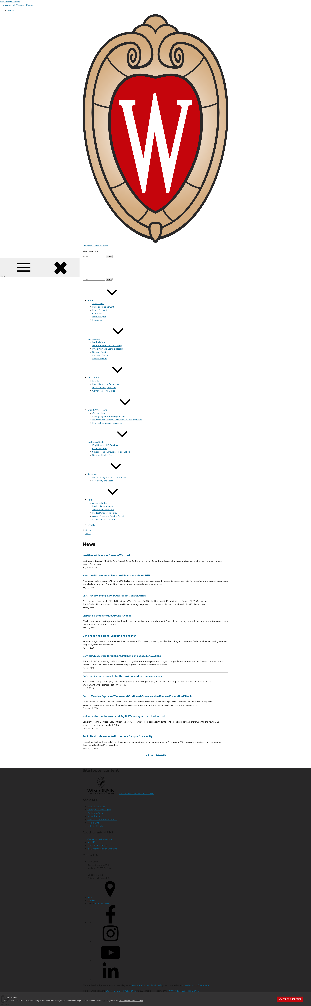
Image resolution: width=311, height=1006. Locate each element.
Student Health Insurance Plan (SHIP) (111, 451)
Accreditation (93, 816)
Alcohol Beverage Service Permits (108, 516)
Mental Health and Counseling (107, 345)
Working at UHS (95, 812)
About (90, 300)
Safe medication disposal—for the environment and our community (122, 676)
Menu (3, 276)
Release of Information (103, 519)
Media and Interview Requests (102, 819)
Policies (91, 499)
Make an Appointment (103, 306)
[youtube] (110, 960)
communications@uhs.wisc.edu (147, 985)
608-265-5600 (102, 903)
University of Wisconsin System (184, 990)
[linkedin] (110, 979)
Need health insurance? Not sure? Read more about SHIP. (116, 575)
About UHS (98, 303)
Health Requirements (102, 506)
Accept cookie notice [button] (290, 999)
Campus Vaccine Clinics (103, 390)
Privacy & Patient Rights (99, 809)
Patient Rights (99, 316)
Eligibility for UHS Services (105, 445)
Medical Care (98, 342)
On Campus (93, 377)
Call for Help (98, 413)
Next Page (161, 754)
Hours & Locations (101, 310)
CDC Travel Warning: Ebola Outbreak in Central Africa (114, 595)
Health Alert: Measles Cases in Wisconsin (107, 555)
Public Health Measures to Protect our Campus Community (117, 736)
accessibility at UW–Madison (195, 985)
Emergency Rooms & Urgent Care (108, 416)
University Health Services (95, 245)
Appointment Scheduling (99, 838)
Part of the (136, 793)
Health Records (99, 358)
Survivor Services (100, 352)
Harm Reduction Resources (105, 384)
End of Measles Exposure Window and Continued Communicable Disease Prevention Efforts (137, 696)
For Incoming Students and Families (109, 477)
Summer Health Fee (102, 455)
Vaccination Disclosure (103, 509)
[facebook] (110, 922)
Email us (91, 900)
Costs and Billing (100, 448)
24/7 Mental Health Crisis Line (102, 848)
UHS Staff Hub (95, 826)
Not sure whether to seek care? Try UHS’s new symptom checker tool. (124, 716)
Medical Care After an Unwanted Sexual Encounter (117, 419)
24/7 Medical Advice (97, 845)
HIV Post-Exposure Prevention (107, 423)
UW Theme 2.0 (113, 990)
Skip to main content (10, 1)
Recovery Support (101, 355)
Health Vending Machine (104, 387)
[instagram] (110, 941)
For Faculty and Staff (102, 480)
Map (89, 897)
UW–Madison (18, 5)
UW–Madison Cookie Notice (131, 1000)
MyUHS (11, 10)
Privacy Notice (129, 990)
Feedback (97, 320)
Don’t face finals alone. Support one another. (109, 635)
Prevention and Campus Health (107, 348)
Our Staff (97, 313)
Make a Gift (93, 822)
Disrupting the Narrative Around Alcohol (107, 615)
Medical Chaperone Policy (104, 512)
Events (95, 381)
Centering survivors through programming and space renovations (122, 656)
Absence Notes (99, 503)
